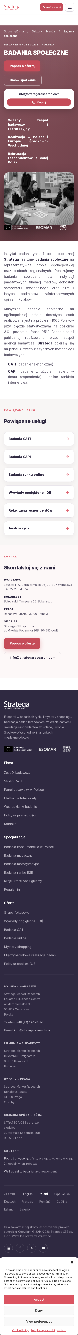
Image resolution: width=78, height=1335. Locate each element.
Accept (39, 1299)
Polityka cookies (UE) (20, 964)
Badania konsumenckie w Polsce (29, 847)
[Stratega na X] (31, 1248)
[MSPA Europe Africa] (67, 749)
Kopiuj (41, 102)
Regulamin (12, 889)
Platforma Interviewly (20, 798)
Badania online (15, 938)
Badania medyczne (18, 855)
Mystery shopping (17, 947)
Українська (62, 1194)
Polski (43, 1194)
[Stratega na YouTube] (43, 1248)
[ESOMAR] (47, 749)
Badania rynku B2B (18, 872)
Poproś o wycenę (16, 1158)
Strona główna (14, 31)
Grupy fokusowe (17, 912)
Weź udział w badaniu (20, 807)
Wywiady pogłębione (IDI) (23, 921)
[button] (72, 1262)
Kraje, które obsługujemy (23, 881)
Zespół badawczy (17, 773)
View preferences (39, 1321)
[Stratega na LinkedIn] (8, 1248)
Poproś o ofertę (51, 7)
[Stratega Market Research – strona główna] (12, 7)
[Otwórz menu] (69, 7)
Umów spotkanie (23, 80)
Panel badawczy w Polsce (24, 790)
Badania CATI (14, 930)
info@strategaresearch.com (32, 657)
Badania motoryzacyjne (22, 864)
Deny (39, 1310)
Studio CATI (13, 781)
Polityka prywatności (43, 1330)
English (28, 1194)
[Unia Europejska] (18, 749)
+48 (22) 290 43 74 (29, 1022)
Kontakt (61, 1330)
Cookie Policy (20, 1330)
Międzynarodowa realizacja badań (30, 955)
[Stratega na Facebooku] (20, 1248)
